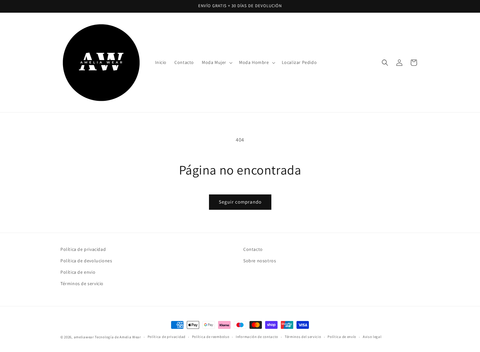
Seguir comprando (240, 202)
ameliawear (84, 337)
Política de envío (342, 336)
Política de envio (77, 272)
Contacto (253, 249)
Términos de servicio (82, 283)
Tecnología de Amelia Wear (118, 337)
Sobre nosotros (259, 261)
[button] (216, 62)
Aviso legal (372, 336)
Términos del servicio (303, 336)
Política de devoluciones (86, 261)
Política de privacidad (83, 249)
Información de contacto (257, 336)
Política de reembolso (211, 336)
